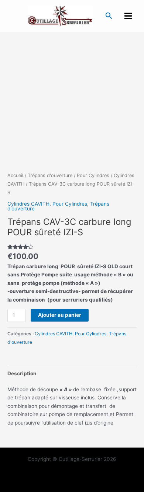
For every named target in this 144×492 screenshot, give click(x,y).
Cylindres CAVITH (28, 204)
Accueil (15, 175)
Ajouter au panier (59, 315)
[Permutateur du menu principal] (128, 15)
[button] (109, 16)
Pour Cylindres (93, 175)
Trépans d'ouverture (50, 175)
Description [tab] (22, 373)
